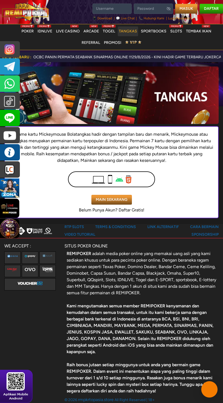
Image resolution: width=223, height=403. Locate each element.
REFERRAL (91, 42)
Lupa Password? (180, 18)
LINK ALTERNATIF (163, 227)
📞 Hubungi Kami (151, 18)
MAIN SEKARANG (112, 199)
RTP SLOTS (74, 227)
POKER (27, 30)
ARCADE (91, 30)
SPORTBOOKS (153, 31)
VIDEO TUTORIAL (79, 234)
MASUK (186, 8)
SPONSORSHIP (205, 234)
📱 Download (102, 18)
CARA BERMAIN (204, 227)
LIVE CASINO (68, 30)
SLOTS (176, 30)
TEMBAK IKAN (198, 30)
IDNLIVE (45, 30)
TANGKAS (128, 31)
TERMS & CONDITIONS (115, 227)
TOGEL (109, 30)
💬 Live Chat (125, 18)
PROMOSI (112, 42)
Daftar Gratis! (131, 210)
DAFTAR (211, 8)
